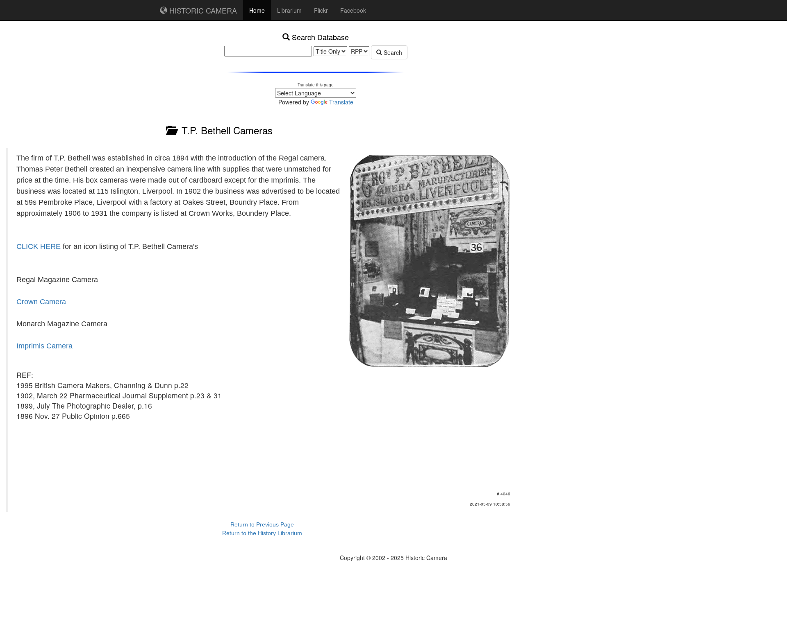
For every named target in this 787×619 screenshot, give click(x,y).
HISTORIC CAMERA (202, 10)
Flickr (321, 10)
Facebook (353, 10)
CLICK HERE (38, 246)
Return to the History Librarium (262, 533)
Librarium (289, 10)
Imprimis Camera (44, 346)
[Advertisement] (539, 70)
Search (392, 52)
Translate (341, 102)
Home (257, 10)
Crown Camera (41, 302)
